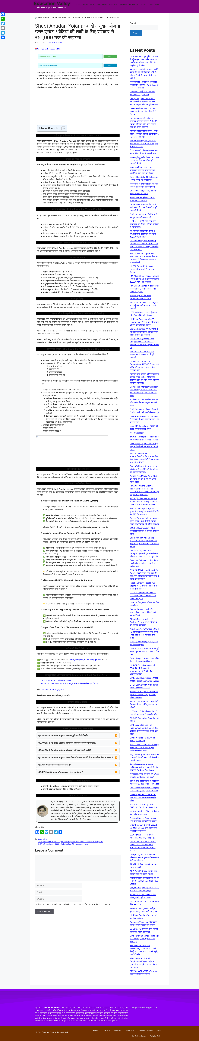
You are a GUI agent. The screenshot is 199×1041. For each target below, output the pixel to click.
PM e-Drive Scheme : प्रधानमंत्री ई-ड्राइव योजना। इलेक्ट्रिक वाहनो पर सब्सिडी (144, 704)
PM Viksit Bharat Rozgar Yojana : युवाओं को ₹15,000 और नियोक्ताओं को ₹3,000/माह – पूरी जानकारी (144, 279)
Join (110, 56)
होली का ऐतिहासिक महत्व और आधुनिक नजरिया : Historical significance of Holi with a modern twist (143, 501)
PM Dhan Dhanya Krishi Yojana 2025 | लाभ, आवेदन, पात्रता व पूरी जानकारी (144, 305)
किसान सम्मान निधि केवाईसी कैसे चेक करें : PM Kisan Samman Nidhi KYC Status (144, 881)
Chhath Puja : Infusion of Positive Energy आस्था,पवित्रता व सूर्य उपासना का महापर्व (143, 622)
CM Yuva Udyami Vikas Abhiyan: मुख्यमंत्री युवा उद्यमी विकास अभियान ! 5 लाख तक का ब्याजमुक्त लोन (70, 842)
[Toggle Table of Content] (62, 128)
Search (133, 23)
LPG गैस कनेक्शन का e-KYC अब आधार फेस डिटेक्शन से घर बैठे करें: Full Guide (144, 111)
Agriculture (113, 4)
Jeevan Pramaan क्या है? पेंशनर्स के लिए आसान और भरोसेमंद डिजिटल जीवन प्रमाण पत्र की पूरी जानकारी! (144, 332)
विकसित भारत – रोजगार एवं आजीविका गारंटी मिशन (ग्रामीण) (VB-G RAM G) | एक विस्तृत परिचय (144, 85)
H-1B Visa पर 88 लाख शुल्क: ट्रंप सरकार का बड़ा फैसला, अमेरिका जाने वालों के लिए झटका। (144, 224)
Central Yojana (88, 4)
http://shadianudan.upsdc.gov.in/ (85, 660)
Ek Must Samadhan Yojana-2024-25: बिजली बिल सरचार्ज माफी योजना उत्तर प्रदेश (143, 596)
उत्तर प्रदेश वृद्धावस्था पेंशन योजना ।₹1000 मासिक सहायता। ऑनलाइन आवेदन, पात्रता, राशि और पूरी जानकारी (144, 101)
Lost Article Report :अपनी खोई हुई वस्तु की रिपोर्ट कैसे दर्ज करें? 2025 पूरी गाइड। (144, 447)
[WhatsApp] (2, 19)
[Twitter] (2, 23)
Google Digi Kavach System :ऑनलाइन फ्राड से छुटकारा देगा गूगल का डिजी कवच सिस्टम (144, 857)
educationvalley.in (52, 1008)
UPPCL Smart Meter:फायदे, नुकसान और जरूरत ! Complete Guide (142, 269)
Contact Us (106, 1031)
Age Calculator (136, 433)
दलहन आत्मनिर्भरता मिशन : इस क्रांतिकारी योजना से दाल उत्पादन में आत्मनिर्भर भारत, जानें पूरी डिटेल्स (142, 170)
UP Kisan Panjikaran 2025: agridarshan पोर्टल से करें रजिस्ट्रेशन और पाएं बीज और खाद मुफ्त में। (144, 322)
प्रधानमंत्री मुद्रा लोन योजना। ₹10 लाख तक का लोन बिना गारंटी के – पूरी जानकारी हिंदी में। (144, 160)
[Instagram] (153, 1014)
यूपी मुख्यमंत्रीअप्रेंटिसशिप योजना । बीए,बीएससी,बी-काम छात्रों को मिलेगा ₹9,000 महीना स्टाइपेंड (143, 234)
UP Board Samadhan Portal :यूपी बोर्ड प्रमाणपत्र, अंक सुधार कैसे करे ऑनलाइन (144, 939)
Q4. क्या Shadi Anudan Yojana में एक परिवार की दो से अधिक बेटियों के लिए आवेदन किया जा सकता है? (76, 757)
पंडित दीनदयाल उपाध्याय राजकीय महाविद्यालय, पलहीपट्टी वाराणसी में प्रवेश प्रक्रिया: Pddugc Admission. (144, 767)
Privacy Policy (130, 1031)
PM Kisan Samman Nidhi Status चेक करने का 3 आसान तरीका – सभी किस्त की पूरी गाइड (144, 289)
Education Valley (52, 3)
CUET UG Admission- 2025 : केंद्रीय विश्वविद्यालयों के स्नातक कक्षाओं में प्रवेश (63, 844)
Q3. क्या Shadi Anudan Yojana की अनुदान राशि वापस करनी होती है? (64, 750)
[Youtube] (146, 1014)
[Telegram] (2, 32)
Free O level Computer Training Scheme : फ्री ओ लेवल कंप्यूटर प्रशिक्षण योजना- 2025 (144, 747)
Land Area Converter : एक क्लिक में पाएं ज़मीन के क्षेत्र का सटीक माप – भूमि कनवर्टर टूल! (144, 419)
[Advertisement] (77, 108)
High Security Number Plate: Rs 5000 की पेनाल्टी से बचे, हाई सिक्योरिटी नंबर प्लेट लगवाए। (144, 757)
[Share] (2, 37)
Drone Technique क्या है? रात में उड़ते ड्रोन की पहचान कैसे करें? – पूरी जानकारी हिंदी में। (143, 207)
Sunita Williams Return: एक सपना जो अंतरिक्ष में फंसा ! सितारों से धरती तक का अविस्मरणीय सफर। (144, 469)
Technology (133, 4)
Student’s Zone (146, 4)
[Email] (2, 28)
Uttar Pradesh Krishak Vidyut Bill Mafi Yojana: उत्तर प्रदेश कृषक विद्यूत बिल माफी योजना (143, 828)
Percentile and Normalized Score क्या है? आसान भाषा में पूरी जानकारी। (142, 354)
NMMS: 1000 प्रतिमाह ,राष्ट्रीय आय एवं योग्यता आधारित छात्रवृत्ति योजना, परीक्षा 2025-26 (144, 695)
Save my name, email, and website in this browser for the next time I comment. (74, 904)
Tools (157, 4)
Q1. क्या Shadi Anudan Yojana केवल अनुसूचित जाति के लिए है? (63, 735)
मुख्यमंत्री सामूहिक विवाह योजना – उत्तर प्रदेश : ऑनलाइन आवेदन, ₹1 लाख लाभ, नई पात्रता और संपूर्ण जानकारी (144, 134)
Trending (123, 4)
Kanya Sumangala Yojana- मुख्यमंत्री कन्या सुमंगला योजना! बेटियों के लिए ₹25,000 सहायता (144, 511)
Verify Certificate (155, 1036)
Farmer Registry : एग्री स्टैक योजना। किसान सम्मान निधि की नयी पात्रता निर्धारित (143, 612)
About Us (95, 1031)
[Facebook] (133, 1014)
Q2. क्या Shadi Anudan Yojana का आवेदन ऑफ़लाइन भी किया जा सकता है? (67, 742)
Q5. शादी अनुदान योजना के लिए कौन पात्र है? (54, 764)
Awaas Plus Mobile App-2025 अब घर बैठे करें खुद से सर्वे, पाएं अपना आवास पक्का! (143, 479)
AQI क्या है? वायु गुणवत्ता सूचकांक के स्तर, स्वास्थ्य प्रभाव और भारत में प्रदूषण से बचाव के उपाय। (144, 144)
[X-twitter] (140, 1014)
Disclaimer (117, 1031)
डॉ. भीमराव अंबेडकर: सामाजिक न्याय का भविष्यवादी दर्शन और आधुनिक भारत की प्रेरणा (144, 402)
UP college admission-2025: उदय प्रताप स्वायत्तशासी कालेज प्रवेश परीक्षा (143, 797)
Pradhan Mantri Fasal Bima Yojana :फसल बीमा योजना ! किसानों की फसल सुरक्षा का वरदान (144, 586)
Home (77, 4)
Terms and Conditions (146, 1031)
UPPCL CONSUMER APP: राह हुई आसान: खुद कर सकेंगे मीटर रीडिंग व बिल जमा (144, 651)
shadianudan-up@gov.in (53, 689)
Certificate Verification (139, 1036)
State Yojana (101, 4)
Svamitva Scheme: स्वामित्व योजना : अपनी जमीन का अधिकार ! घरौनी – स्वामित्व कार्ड (144, 563)
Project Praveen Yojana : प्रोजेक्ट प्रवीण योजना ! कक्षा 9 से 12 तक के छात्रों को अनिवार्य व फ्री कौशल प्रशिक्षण (144, 521)
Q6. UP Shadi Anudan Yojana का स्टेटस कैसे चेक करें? (60, 772)
